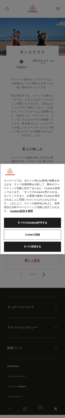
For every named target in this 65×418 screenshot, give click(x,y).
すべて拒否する (32, 246)
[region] (32, 209)
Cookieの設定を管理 (21, 211)
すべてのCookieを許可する (32, 223)
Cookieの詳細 (32, 234)
